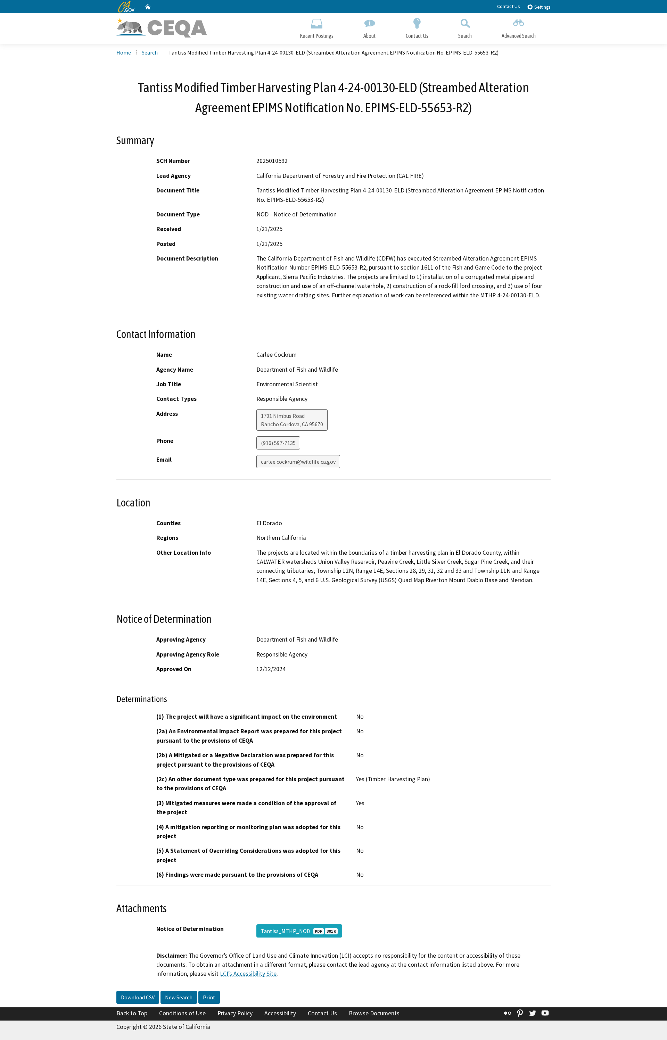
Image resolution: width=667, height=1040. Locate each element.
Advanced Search (519, 36)
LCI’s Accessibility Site (248, 973)
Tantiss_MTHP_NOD (298, 930)
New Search (178, 997)
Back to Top (131, 1013)
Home (123, 52)
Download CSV (138, 997)
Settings (541, 7)
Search (465, 36)
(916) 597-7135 (278, 442)
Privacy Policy (235, 1013)
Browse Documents (374, 1013)
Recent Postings (317, 36)
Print (209, 997)
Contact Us (508, 6)
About (369, 36)
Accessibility (280, 1013)
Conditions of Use (182, 1013)
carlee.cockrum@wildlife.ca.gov (298, 461)
